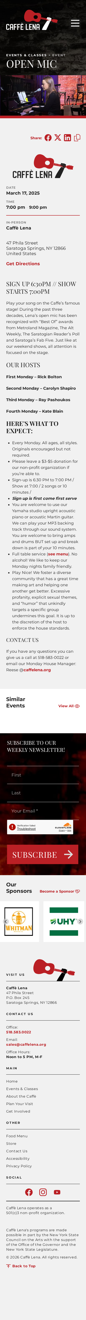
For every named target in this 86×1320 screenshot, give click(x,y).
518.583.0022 (18, 1032)
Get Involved (18, 1111)
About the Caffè (21, 1096)
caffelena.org (37, 670)
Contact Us (16, 1151)
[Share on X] (57, 138)
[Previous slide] (6, 922)
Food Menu (17, 1136)
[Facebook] (29, 1195)
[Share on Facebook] (48, 138)
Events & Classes (26, 55)
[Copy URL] (77, 138)
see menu (58, 554)
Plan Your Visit (19, 1104)
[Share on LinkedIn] (67, 138)
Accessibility (18, 1158)
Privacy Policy (19, 1166)
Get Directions (23, 263)
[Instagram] (43, 1195)
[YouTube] (57, 1195)
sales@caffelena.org (26, 1044)
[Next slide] (80, 922)
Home (12, 1081)
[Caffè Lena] (32, 29)
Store (11, 1143)
